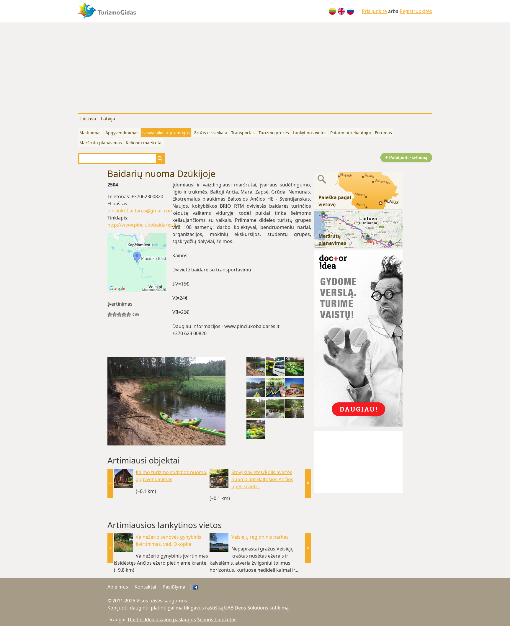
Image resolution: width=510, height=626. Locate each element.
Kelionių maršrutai (144, 142)
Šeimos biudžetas (216, 619)
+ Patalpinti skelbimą (406, 157)
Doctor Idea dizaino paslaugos (162, 619)
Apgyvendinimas (121, 132)
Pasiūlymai (175, 587)
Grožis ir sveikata (210, 132)
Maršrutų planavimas (100, 142)
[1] (109, 314)
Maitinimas (90, 132)
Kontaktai (145, 587)
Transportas (243, 132)
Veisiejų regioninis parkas (260, 537)
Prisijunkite (374, 11)
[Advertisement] (255, 66)
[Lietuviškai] (332, 11)
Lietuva (88, 118)
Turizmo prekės (274, 132)
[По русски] (350, 11)
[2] (112, 314)
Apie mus (117, 587)
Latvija (108, 118)
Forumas (383, 132)
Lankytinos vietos (309, 132)
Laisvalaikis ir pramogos (166, 132)
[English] (341, 11)
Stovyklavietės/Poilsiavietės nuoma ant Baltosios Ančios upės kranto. (262, 479)
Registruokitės (416, 11)
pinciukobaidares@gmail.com (140, 210)
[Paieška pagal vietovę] (358, 190)
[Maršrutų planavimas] (358, 229)
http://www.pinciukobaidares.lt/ (143, 225)
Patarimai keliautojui (350, 132)
